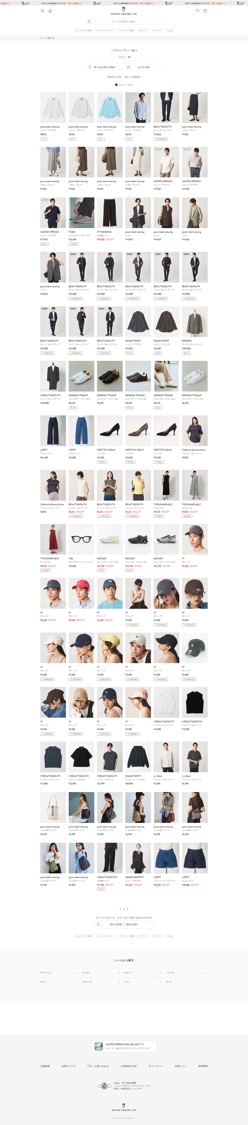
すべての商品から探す (124, 22)
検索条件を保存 (114, 77)
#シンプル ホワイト (106, 31)
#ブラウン (143, 31)
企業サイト (181, 1066)
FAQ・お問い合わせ (98, 1066)
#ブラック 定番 (126, 31)
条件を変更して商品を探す (124, 924)
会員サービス (69, 1066)
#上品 (169, 31)
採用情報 (203, 1066)
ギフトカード (156, 1066)
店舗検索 (45, 1066)
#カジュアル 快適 (84, 31)
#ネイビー (157, 31)
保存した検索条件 (132, 77)
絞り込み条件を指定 (104, 67)
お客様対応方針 (129, 1066)
